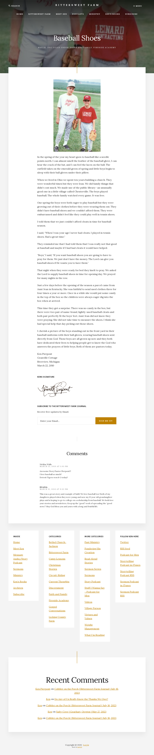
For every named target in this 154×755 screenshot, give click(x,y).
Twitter (124, 542)
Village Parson (93, 608)
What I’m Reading (95, 634)
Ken (48, 699)
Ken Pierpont (42, 688)
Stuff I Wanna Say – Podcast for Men (95, 591)
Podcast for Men (129, 554)
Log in (86, 745)
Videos (88, 601)
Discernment (56, 587)
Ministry (18, 575)
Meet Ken (18, 548)
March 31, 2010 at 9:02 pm (54, 489)
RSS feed (125, 548)
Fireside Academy (104, 48)
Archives (18, 587)
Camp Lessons (57, 558)
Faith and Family (81, 48)
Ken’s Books (20, 581)
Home (16, 542)
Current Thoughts (59, 581)
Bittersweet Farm (77, 4)
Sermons (18, 568)
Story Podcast (93, 581)
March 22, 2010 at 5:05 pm (54, 466)
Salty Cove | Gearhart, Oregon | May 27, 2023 (81, 711)
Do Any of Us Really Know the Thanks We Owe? (81, 699)
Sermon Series (93, 568)
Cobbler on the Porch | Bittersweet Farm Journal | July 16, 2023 (81, 705)
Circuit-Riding (57, 575)
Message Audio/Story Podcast (20, 558)
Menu (138, 6)
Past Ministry (92, 542)
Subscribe (18, 594)
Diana (44, 487)
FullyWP (79, 747)
